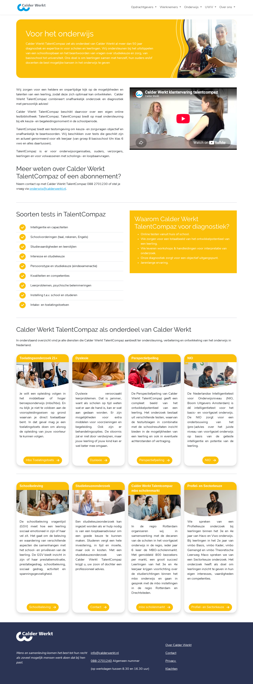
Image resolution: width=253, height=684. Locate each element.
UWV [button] (209, 7)
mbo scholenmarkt (152, 607)
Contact (96, 607)
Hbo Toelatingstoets (40, 460)
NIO (208, 460)
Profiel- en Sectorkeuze (208, 607)
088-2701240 (101, 661)
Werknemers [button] (169, 7)
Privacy (171, 661)
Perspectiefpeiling (152, 460)
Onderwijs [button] (191, 7)
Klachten (171, 669)
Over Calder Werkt (178, 645)
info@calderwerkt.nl (105, 653)
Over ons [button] (226, 7)
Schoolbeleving (40, 607)
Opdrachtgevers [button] (142, 7)
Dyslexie (96, 460)
